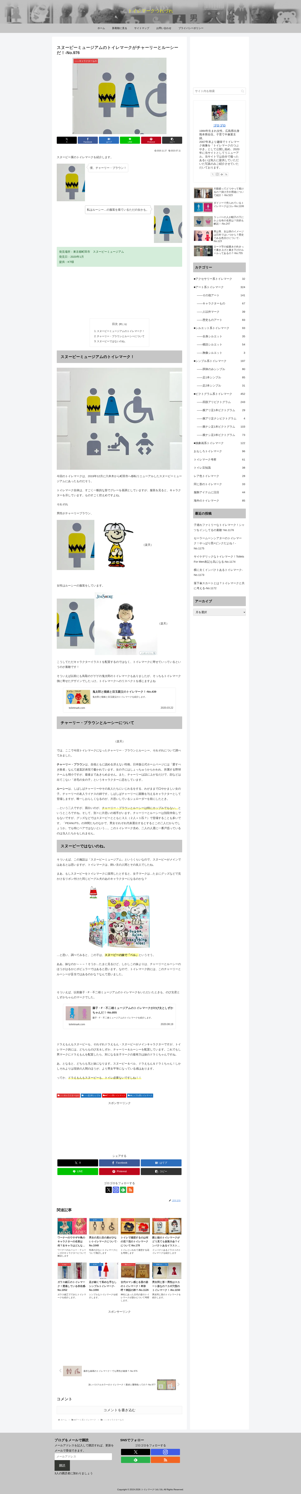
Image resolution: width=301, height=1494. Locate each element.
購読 (62, 1465)
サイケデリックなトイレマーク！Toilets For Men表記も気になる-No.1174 (219, 559)
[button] (172, 140)
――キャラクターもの (69, 1095)
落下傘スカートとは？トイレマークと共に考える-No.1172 (219, 586)
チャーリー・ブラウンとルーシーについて (121, 336)
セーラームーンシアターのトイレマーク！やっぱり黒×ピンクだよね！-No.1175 (218, 543)
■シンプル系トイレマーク (141, 1095)
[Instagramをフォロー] (116, 1190)
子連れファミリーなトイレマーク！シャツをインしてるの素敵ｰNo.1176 (219, 527)
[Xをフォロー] (109, 1190)
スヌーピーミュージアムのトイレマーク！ (121, 331)
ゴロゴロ (219, 125)
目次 (115, 324)
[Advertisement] (119, 293)
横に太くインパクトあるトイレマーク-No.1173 (218, 572)
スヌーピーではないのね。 (112, 341)
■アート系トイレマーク (115, 1095)
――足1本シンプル (92, 1095)
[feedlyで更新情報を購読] (123, 1190)
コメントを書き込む (119, 1410)
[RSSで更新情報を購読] (130, 1190)
